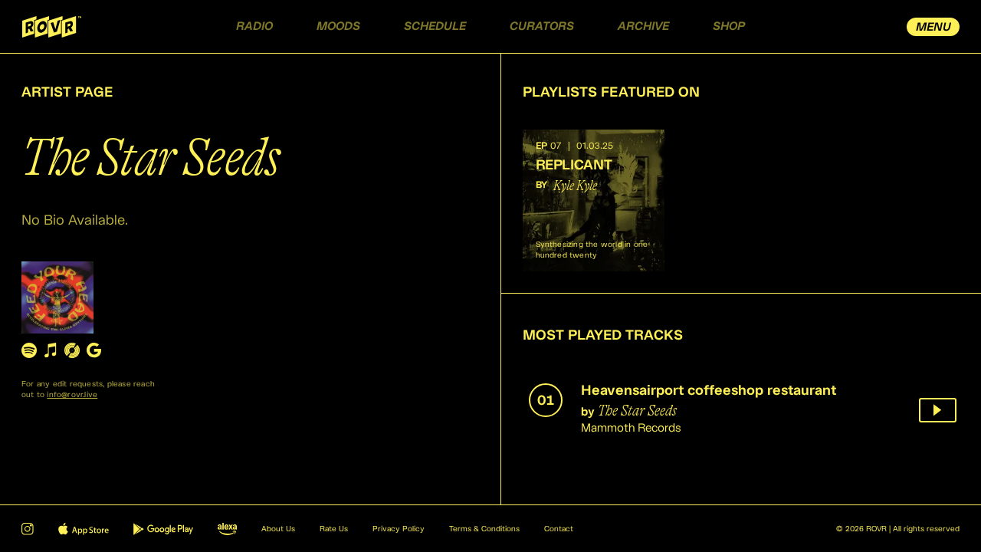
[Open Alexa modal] (227, 529)
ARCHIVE (643, 26)
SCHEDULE (435, 26)
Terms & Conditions (484, 529)
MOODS (338, 26)
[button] (593, 200)
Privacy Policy (398, 529)
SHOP (729, 26)
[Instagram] (27, 529)
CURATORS (542, 26)
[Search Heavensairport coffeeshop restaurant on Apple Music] (50, 350)
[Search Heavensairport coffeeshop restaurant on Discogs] (72, 350)
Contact (558, 529)
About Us (278, 529)
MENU (933, 27)
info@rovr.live (72, 395)
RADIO (254, 26)
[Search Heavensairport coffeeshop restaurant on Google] (93, 350)
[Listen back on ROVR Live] (937, 410)
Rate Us (334, 529)
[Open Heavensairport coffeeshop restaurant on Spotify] (29, 350)
